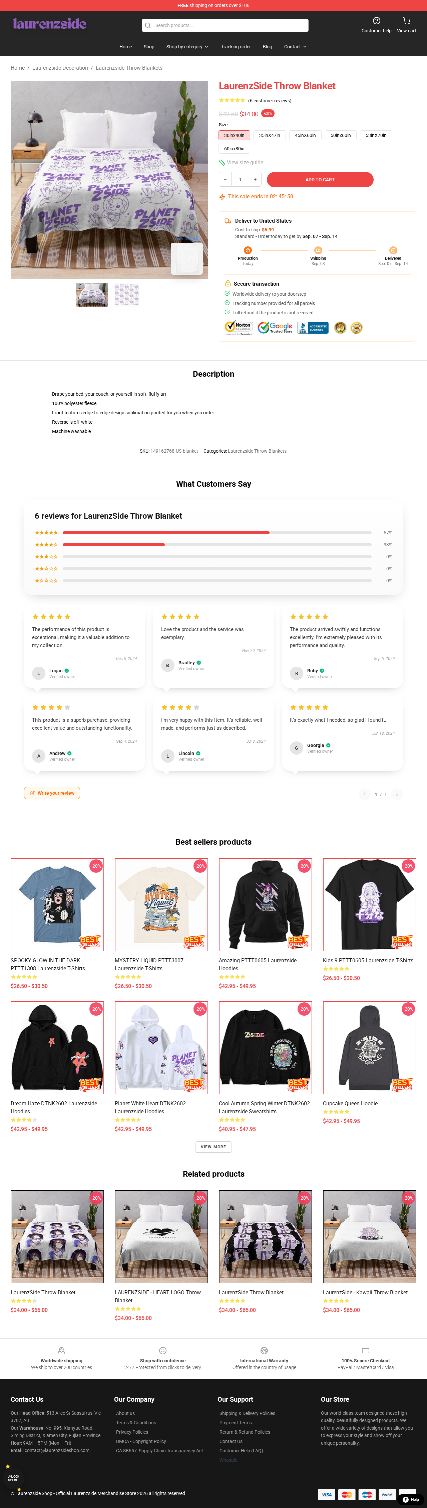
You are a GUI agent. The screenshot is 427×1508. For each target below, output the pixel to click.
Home (18, 68)
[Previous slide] (21, 180)
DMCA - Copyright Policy (141, 1441)
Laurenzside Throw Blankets (129, 68)
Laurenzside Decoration (60, 68)
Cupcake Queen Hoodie (350, 1103)
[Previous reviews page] (365, 794)
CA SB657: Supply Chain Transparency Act (159, 1450)
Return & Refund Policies (245, 1432)
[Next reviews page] (397, 794)
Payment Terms (236, 1422)
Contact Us (231, 1441)
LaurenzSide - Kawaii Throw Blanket (365, 1292)
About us (125, 1413)
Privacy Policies (132, 1432)
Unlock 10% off (13, 1478)
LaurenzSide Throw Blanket (43, 1292)
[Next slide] (198, 180)
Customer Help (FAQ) (241, 1450)
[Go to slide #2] (127, 295)
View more (214, 1147)
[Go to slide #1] (92, 295)
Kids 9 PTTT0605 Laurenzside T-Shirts (368, 960)
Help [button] (415, 1499)
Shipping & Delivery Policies (247, 1413)
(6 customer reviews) (270, 100)
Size (223, 124)
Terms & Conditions (136, 1422)
